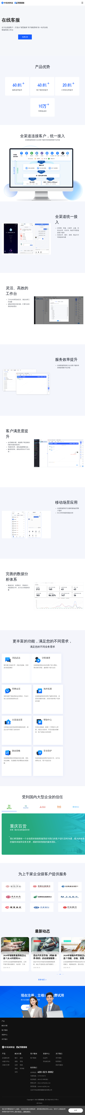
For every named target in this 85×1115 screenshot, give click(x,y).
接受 (75, 1110)
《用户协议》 (39, 1103)
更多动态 (41, 979)
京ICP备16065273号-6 (51, 1099)
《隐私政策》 (26, 1111)
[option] (15, 954)
